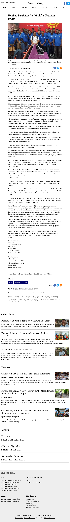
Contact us (30, 499)
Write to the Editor (33, 501)
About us (29, 503)
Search (65, 7)
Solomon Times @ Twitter (10, 501)
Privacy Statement (32, 507)
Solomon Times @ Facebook (11, 499)
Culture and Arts (21, 283)
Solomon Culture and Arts (10, 488)
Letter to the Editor (38, 293)
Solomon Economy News (10, 482)
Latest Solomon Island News (11, 480)
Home (4, 7)
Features (44, 7)
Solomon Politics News (9, 484)
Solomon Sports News (9, 486)
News (13, 7)
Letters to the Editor (34, 482)
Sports (34, 7)
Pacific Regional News (9, 490)
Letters (55, 7)
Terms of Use (31, 505)
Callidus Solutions (49, 518)
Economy (24, 7)
